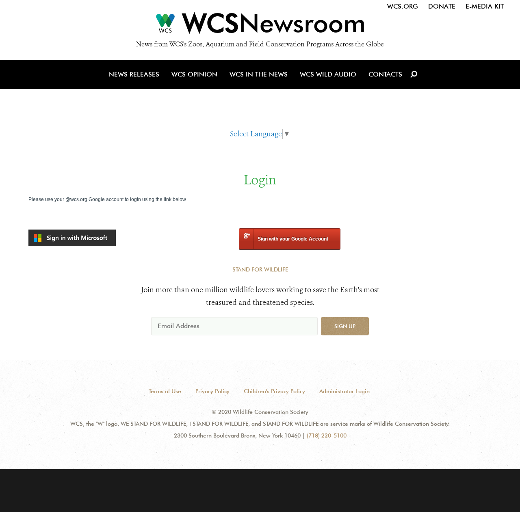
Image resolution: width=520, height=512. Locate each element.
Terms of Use (165, 391)
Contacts (385, 74)
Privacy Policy (212, 391)
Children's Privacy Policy (274, 391)
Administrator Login (344, 391)
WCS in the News (259, 74)
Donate (441, 6)
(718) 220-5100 (327, 435)
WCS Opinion (194, 74)
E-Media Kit (485, 6)
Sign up (344, 326)
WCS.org (402, 6)
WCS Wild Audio (328, 74)
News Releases (134, 74)
